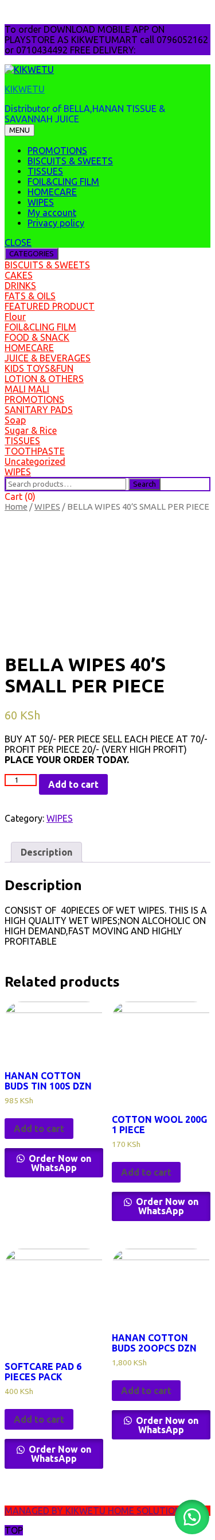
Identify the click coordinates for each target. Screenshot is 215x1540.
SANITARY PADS (39, 410)
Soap (15, 420)
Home (16, 506)
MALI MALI (27, 389)
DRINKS (20, 285)
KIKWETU (25, 89)
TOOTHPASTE (35, 451)
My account (52, 212)
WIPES (41, 202)
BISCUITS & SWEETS (70, 161)
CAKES (19, 275)
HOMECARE (52, 192)
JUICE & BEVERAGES (48, 358)
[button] (192, 1517)
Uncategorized (35, 461)
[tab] (46, 852)
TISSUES (45, 171)
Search (144, 484)
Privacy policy (56, 223)
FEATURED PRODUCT (50, 306)
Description (46, 852)
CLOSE (18, 242)
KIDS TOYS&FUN (39, 368)
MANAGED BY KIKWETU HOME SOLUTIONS (95, 1511)
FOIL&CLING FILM (63, 181)
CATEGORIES (31, 253)
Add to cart (73, 784)
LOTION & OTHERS (44, 379)
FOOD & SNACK (37, 337)
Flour (15, 316)
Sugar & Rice (31, 430)
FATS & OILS (30, 296)
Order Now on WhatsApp (58, 1163)
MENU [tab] (19, 130)
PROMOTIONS (57, 150)
